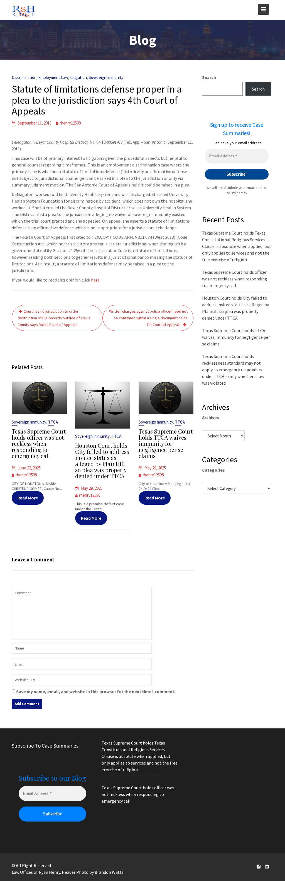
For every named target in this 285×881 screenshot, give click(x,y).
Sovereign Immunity (106, 77)
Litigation (78, 77)
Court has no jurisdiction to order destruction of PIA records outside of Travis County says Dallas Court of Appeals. (54, 318)
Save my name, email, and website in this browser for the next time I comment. (95, 691)
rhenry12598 (70, 123)
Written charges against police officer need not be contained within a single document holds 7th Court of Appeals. (148, 318)
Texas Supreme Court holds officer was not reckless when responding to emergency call (39, 443)
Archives (210, 417)
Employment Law (53, 77)
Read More (28, 498)
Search (209, 77)
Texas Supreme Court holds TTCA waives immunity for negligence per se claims (166, 443)
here (95, 280)
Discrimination (24, 77)
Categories (213, 470)
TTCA (53, 422)
